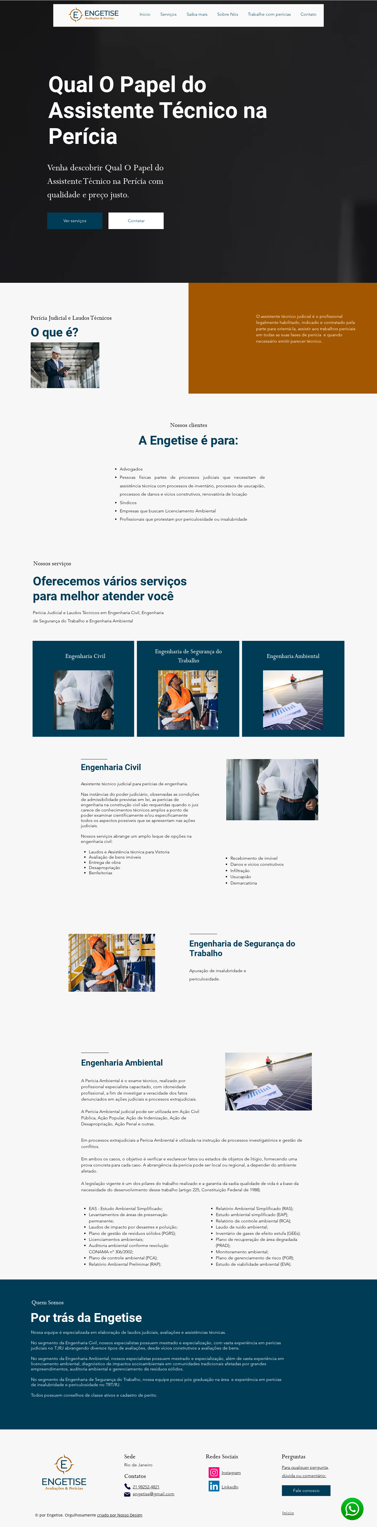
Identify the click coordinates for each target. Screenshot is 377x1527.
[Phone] (127, 1486)
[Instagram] (214, 1472)
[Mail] (127, 1494)
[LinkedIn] (214, 1486)
